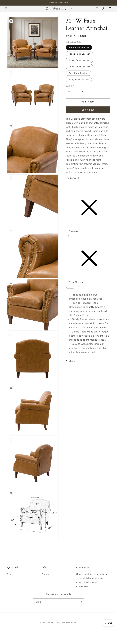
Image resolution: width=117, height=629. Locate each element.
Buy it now (88, 109)
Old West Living (53, 622)
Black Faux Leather (79, 47)
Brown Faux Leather (79, 60)
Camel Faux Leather (79, 66)
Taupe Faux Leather (79, 54)
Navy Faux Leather (79, 79)
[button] (6, 9)
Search (10, 574)
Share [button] (72, 361)
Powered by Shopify (68, 622)
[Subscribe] (81, 602)
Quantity (70, 86)
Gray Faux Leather (78, 73)
